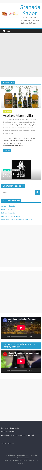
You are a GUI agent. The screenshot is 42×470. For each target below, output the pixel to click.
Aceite (30, 119)
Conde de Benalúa (8, 206)
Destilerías (25, 170)
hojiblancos (6, 131)
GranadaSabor (28, 128)
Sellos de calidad (7, 443)
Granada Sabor (29, 10)
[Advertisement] (21, 55)
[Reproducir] (4, 336)
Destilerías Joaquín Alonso (11, 216)
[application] (21, 328)
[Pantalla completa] (38, 336)
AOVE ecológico (27, 125)
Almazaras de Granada (10, 125)
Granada (20, 128)
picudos (11, 133)
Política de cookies (8, 432)
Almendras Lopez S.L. (9, 209)
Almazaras (7, 112)
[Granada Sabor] (3, 31)
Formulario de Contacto (10, 428)
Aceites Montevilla (18, 115)
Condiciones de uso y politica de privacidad (17, 435)
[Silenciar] (34, 336)
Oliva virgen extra (24, 131)
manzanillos (14, 131)
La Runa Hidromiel (8, 213)
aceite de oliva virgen (16, 122)
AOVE (20, 125)
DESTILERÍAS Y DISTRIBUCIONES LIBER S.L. (17, 220)
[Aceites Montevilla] (21, 87)
